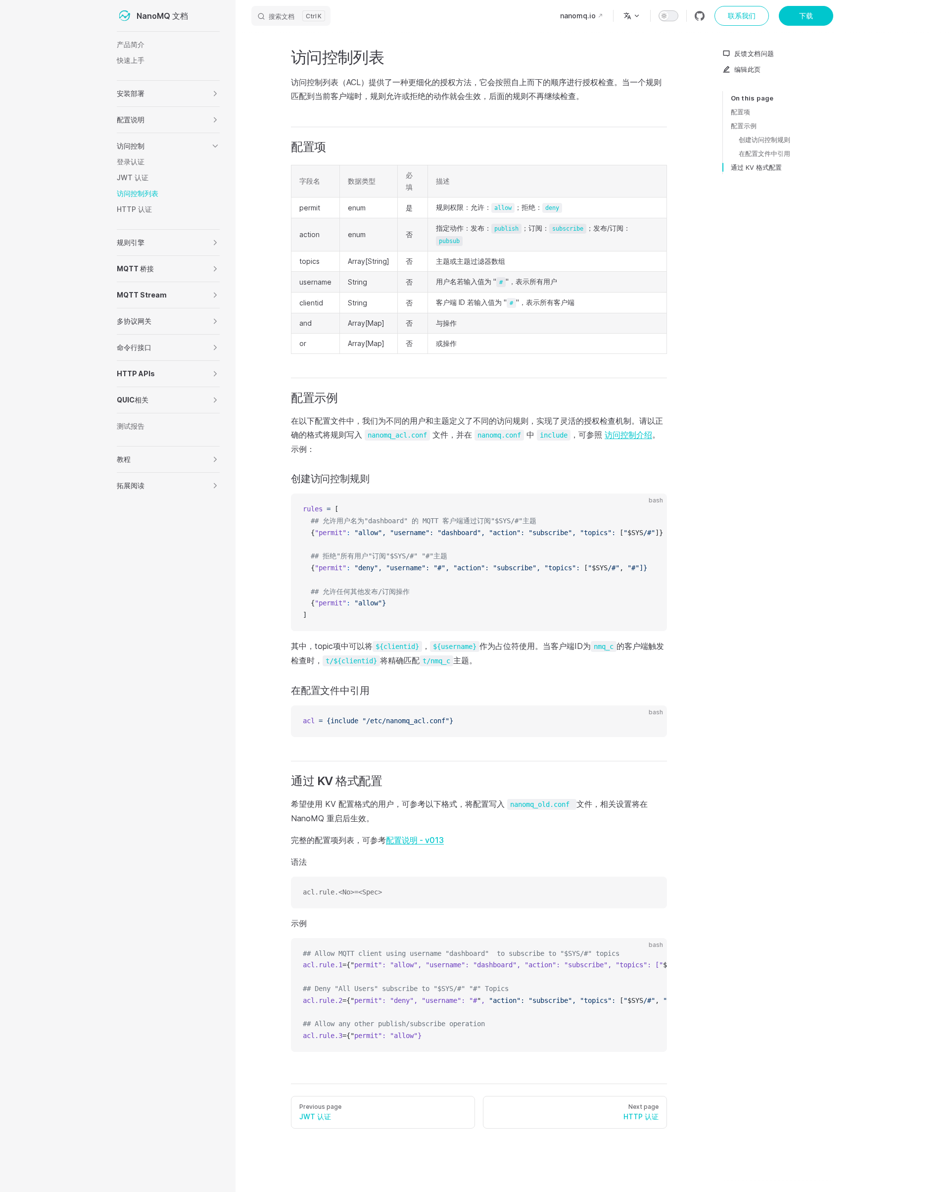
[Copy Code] (651, 509)
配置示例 (744, 126)
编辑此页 (747, 69)
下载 (806, 15)
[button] (215, 93)
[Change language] (632, 16)
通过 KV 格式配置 (756, 167)
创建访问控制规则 (764, 140)
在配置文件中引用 (764, 153)
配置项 (740, 112)
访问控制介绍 (628, 435)
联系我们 (742, 15)
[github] (700, 16)
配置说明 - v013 (415, 840)
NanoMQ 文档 (162, 16)
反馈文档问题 (754, 53)
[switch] (668, 15)
